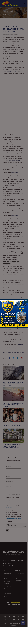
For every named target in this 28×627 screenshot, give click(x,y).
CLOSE (26, 300)
